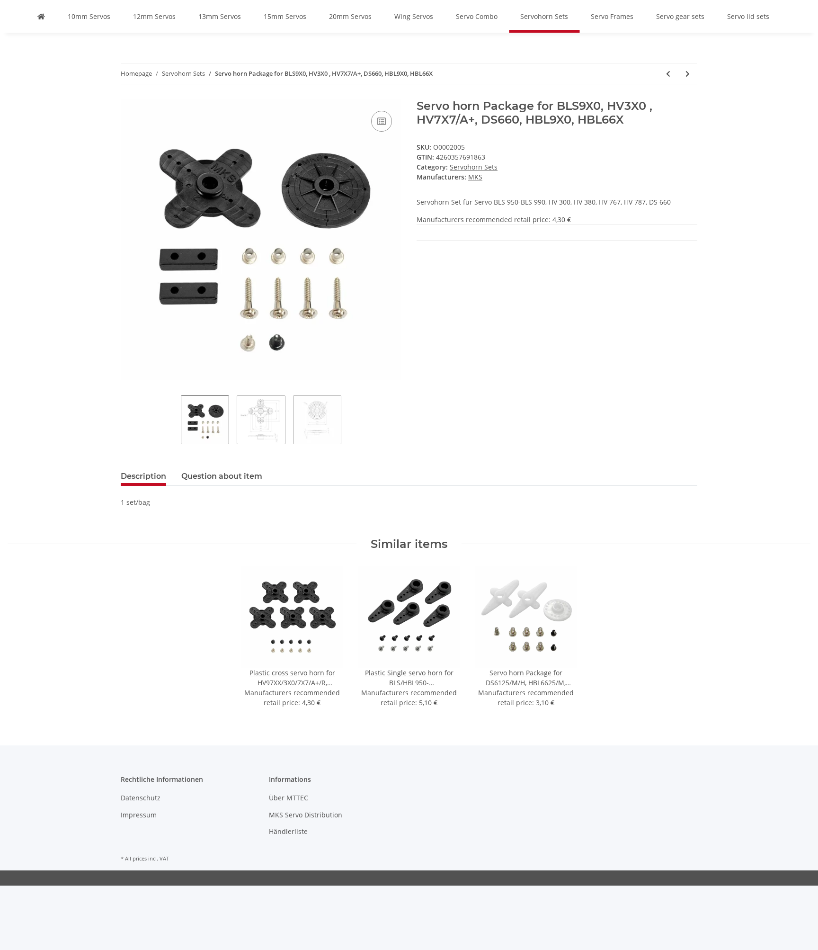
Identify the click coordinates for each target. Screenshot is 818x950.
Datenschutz (140, 797)
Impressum (139, 814)
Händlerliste (288, 831)
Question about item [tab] (221, 476)
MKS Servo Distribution (305, 814)
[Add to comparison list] (381, 121)
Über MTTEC (288, 797)
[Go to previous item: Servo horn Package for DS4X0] (668, 73)
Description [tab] (143, 476)
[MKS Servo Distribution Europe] (41, 16)
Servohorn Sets (474, 166)
